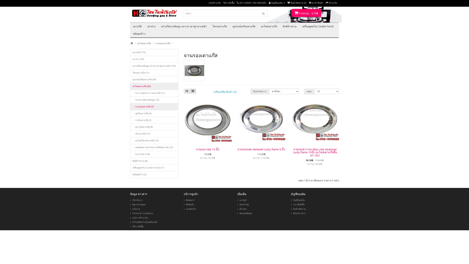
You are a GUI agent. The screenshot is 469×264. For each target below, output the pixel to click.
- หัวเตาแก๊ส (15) (141, 133)
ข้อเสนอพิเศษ (245, 213)
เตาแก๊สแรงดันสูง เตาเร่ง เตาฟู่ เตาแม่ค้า (184, 26)
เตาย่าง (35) (138, 59)
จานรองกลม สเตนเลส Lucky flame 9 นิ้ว (261, 149)
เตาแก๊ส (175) (139, 52)
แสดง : (309, 91)
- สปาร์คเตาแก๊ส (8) (142, 127)
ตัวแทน (243, 208)
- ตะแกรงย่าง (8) (141, 154)
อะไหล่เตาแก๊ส (269, 26)
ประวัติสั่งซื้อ (299, 204)
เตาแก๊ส (137, 26)
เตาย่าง (151, 26)
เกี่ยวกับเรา (137, 200)
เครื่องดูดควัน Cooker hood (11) (148, 167)
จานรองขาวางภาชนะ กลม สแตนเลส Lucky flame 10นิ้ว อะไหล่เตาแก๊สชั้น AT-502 (315, 152)
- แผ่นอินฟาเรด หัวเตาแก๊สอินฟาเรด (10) (152, 147)
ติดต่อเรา (190, 200)
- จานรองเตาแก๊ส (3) (143, 106)
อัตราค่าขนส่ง (138, 204)
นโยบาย (136, 208)
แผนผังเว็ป (191, 208)
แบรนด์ (242, 200)
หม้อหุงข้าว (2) (139, 174)
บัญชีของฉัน (299, 200)
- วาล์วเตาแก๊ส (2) (141, 120)
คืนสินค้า (190, 204)
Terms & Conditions (142, 213)
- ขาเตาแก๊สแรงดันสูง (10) (145, 99)
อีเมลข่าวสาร (299, 213)
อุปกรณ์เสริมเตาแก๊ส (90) (144, 79)
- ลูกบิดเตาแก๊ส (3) (142, 113)
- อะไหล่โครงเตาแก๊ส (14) (145, 140)
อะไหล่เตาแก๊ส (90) (141, 86)
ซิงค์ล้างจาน (290, 26)
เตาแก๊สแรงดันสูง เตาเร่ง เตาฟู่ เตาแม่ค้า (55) (154, 65)
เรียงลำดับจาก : (260, 91)
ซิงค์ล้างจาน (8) (139, 160)
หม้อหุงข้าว (139, 33)
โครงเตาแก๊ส (219, 26)
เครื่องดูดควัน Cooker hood (317, 26)
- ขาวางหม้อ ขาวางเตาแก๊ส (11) (148, 93)
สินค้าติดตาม (299, 208)
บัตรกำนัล (244, 204)
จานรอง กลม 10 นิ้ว (207, 149)
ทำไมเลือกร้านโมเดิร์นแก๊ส (144, 222)
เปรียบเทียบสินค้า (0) (225, 92)
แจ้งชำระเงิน (215, 2)
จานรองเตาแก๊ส (162, 43)
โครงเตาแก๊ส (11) (140, 72)
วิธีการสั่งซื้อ (228, 2)
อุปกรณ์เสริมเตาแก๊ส (243, 26)
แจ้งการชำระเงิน (140, 217)
